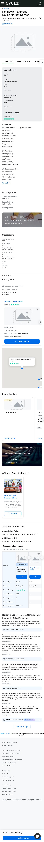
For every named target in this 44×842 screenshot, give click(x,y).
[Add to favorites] (40, 17)
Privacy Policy (6, 785)
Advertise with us (7, 794)
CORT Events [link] (10, 413)
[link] (17, 404)
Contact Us (5, 774)
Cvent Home (6, 771)
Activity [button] (40, 428)
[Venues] (40, 3)
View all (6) (6, 183)
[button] (22, 42)
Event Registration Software (11, 753)
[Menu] (2, 3)
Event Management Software (11, 750)
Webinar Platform (7, 766)
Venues (6, 8)
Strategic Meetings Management (12, 759)
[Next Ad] (41, 322)
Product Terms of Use (9, 788)
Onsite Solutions (7, 745)
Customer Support (8, 777)
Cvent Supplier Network (9, 742)
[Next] (41, 62)
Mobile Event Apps (8, 756)
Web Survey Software (9, 763)
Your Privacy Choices (8, 780)
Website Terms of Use (9, 791)
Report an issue (5, 734)
